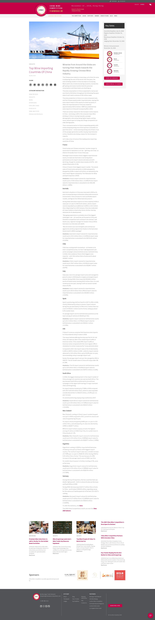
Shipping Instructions (84, 597)
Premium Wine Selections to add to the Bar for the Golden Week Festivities (38, 541)
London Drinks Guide (94, 606)
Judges (84, 16)
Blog (111, 16)
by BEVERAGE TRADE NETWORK (54, 16)
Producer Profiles (36, 114)
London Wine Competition (95, 601)
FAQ (82, 600)
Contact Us (84, 603)
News (31, 100)
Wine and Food (34, 111)
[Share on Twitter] (34, 84)
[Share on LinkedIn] (42, 84)
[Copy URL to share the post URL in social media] (55, 84)
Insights (32, 64)
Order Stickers (104, 16)
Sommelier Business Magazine (96, 603)
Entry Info (90, 16)
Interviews (33, 103)
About (65, 596)
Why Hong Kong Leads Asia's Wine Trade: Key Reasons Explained (62, 541)
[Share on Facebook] (30, 84)
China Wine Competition (56, 7)
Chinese (142, 4)
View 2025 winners (112, 78)
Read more (32, 555)
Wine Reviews (33, 94)
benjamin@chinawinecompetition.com (50, 596)
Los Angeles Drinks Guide (95, 608)
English (137, 4)
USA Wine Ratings (93, 599)
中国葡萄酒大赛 (56, 11)
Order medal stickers (113, 84)
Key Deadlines (75, 601)
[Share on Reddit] (38, 84)
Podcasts (32, 109)
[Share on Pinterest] (46, 84)
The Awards (66, 599)
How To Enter (75, 599)
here (81, 506)
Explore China (34, 106)
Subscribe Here (115, 605)
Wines (115, 16)
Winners (97, 16)
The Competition (76, 16)
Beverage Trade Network (95, 596)
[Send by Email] (51, 84)
